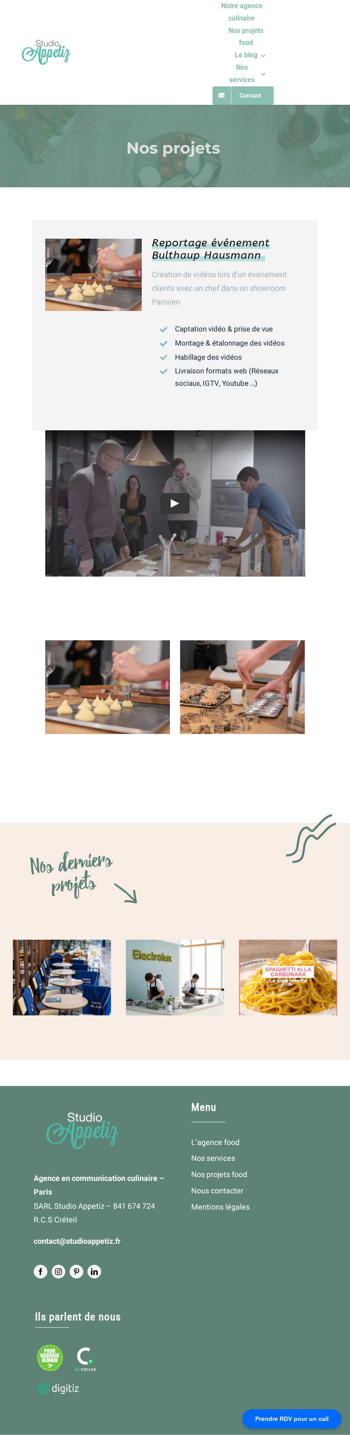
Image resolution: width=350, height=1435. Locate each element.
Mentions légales (220, 1207)
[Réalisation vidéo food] (288, 977)
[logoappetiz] (45, 43)
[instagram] (58, 1271)
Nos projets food (219, 1175)
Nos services (213, 1158)
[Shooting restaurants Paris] (62, 977)
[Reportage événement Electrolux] (175, 977)
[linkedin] (94, 1271)
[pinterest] (76, 1271)
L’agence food (215, 1142)
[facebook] (40, 1271)
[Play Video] (175, 503)
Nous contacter (217, 1191)
